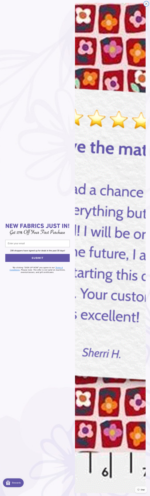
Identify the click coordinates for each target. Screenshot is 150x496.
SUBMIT (38, 257)
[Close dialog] (146, 3)
